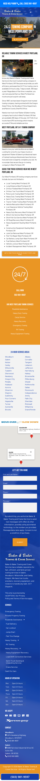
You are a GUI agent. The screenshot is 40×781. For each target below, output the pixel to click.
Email (5, 483)
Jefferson (29, 368)
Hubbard (8, 384)
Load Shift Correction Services (18, 657)
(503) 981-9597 (30, 3)
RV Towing (20, 329)
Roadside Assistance (20, 309)
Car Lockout (11, 628)
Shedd (27, 382)
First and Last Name (10, 474)
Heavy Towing (10, 640)
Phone (6, 492)
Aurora (8, 387)
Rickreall (28, 404)
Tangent (28, 362)
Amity (27, 396)
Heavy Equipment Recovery (17, 652)
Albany (27, 357)
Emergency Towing (20, 325)
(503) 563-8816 (12, 756)
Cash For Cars (10, 671)
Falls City (28, 398)
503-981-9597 (20, 294)
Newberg (9, 376)
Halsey (27, 373)
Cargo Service (20, 317)
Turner (8, 404)
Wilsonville (9, 368)
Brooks (8, 409)
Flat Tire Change (12, 636)
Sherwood (9, 373)
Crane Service (12, 667)
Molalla (8, 382)
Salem (7, 359)
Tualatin (8, 371)
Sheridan (28, 401)
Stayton (8, 393)
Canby (7, 365)
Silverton (9, 390)
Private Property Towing (15, 615)
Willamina (29, 407)
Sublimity (9, 396)
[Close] (30, 451)
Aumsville (9, 407)
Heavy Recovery (20, 321)
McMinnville (29, 384)
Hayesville (9, 401)
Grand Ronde (30, 409)
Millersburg (29, 379)
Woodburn (9, 357)
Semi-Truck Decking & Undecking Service (15, 662)
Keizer (7, 362)
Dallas (27, 387)
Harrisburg (29, 371)
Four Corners (10, 398)
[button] (31, 436)
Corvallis (28, 359)
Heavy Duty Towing (20, 313)
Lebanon (28, 365)
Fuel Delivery (11, 624)
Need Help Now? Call (13, 3)
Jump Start (10, 632)
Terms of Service (21, 598)
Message (6, 501)
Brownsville (29, 376)
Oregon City (10, 379)
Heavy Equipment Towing (20, 334)
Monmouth (29, 390)
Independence (31, 393)
